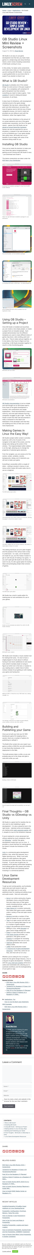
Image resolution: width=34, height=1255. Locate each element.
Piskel (8, 932)
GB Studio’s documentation (11, 403)
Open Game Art (11, 908)
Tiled (8, 920)
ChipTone (9, 942)
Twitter (12, 1048)
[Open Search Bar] (25, 4)
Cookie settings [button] (6, 1251)
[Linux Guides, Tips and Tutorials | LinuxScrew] (12, 4)
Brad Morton (11, 1026)
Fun (14, 999)
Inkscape (23, 928)
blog (22, 1046)
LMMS (8, 946)
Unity (4, 852)
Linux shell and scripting (15, 963)
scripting (5, 95)
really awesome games (21, 830)
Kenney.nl (9, 916)
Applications (8, 999)
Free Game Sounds (12, 934)
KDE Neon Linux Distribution (11, 160)
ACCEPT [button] (15, 1251)
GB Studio (5, 85)
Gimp (8, 926)
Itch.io (8, 898)
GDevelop (8, 840)
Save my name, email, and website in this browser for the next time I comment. (17, 1100)
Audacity (9, 938)
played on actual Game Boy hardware (14, 127)
